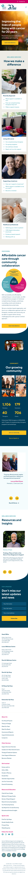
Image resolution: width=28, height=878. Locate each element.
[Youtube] (9, 834)
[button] (26, 7)
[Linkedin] (12, 834)
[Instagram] (5, 834)
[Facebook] (2, 834)
